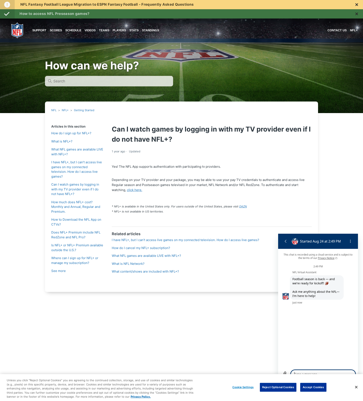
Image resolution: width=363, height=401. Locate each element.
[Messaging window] (318, 307)
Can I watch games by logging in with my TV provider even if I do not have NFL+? (75, 189)
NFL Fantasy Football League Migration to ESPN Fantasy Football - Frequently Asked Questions (107, 4)
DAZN (243, 206)
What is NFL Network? (128, 264)
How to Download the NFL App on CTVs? (76, 222)
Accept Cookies (313, 387)
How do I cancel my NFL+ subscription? (141, 248)
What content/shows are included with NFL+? (145, 271)
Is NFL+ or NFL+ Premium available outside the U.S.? (77, 247)
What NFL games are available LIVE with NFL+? (77, 151)
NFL (54, 110)
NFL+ (65, 110)
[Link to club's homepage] (17, 30)
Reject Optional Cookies (278, 387)
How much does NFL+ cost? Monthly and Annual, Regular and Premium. (75, 207)
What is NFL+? (61, 141)
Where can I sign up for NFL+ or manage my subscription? (74, 260)
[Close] (356, 387)
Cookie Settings (243, 387)
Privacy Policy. (141, 396)
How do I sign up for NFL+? (71, 133)
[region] (181, 387)
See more (58, 271)
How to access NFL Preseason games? (54, 14)
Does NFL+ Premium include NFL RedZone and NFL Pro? (75, 234)
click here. (134, 190)
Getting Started (84, 110)
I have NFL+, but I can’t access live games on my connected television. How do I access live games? (76, 169)
